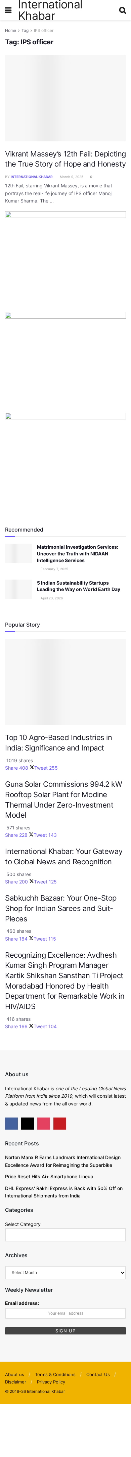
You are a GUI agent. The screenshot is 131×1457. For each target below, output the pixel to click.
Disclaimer (15, 1381)
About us (14, 1374)
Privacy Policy (51, 1381)
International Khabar (32, 177)
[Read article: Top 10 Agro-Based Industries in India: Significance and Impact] (65, 682)
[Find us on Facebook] (11, 1124)
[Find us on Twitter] (27, 1124)
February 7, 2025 (54, 569)
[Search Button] (122, 10)
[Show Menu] (8, 10)
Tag (25, 30)
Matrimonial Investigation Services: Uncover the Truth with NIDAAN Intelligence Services (77, 553)
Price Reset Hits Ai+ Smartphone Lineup (49, 1176)
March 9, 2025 (71, 177)
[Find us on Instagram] (43, 1124)
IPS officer (43, 30)
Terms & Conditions (55, 1374)
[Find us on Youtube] (59, 1124)
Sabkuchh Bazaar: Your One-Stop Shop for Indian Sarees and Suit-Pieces (61, 908)
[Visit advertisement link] (65, 261)
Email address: (22, 1303)
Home (10, 30)
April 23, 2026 (51, 598)
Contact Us (98, 1374)
